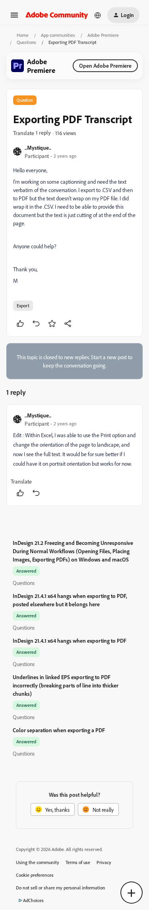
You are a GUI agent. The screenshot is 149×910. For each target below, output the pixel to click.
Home (23, 35)
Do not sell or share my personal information (60, 888)
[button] (14, 17)
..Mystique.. (38, 147)
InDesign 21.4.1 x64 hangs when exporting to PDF (69, 640)
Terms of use (78, 862)
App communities (58, 35)
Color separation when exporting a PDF (59, 730)
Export (23, 305)
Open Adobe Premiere (105, 65)
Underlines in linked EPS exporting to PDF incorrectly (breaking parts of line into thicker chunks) (65, 685)
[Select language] (97, 15)
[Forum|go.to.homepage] (56, 15)
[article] (74, 455)
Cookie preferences (35, 875)
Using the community (37, 862)
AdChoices (33, 900)
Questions (26, 42)
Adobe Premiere (103, 35)
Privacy (104, 862)
